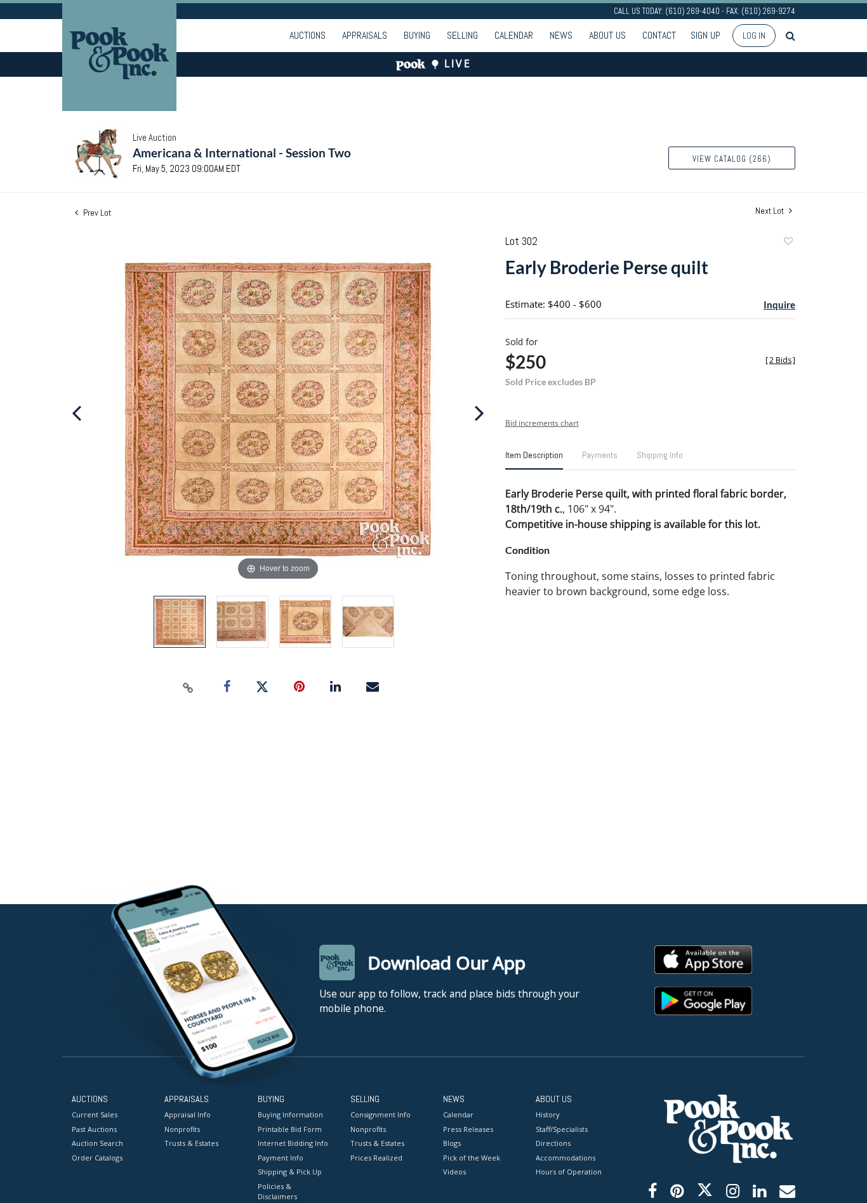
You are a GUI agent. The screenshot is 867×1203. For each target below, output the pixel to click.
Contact (659, 35)
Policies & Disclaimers (277, 1191)
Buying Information (290, 1114)
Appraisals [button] (364, 35)
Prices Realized (376, 1157)
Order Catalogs (97, 1157)
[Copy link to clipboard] (188, 687)
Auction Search (97, 1143)
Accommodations (565, 1157)
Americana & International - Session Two (242, 152)
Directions (553, 1143)
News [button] (561, 35)
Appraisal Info (187, 1114)
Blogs (452, 1143)
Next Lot (770, 211)
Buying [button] (417, 35)
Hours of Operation (569, 1171)
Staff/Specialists (562, 1129)
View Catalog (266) (731, 159)
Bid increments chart (542, 422)
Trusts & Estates (191, 1143)
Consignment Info (380, 1114)
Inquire (779, 304)
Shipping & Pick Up (290, 1171)
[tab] (534, 460)
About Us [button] (607, 35)
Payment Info (280, 1157)
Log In (754, 35)
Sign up (705, 35)
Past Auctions (94, 1129)
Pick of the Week (471, 1157)
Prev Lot (96, 212)
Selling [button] (462, 35)
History (548, 1114)
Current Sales (94, 1114)
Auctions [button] (307, 35)
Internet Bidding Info (293, 1143)
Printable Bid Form (290, 1129)
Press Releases (468, 1129)
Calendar (513, 35)
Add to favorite (787, 242)
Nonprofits (182, 1129)
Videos (454, 1171)
